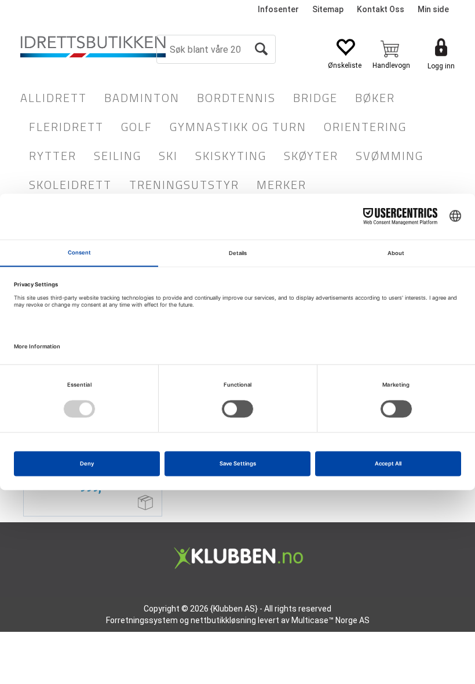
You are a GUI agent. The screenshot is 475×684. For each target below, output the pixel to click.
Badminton (142, 98)
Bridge (315, 98)
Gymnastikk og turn (238, 127)
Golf (136, 127)
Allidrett (53, 98)
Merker (281, 185)
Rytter (52, 156)
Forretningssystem (142, 620)
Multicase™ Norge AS (330, 620)
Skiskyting (230, 156)
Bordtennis (236, 98)
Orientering (365, 127)
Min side (433, 9)
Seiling (117, 156)
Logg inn (441, 66)
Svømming (389, 156)
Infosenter (278, 9)
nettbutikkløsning (223, 620)
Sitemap (328, 9)
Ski (168, 156)
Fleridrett (66, 127)
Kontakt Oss (380, 9)
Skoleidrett (70, 185)
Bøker (375, 98)
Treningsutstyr (184, 185)
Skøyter (311, 156)
